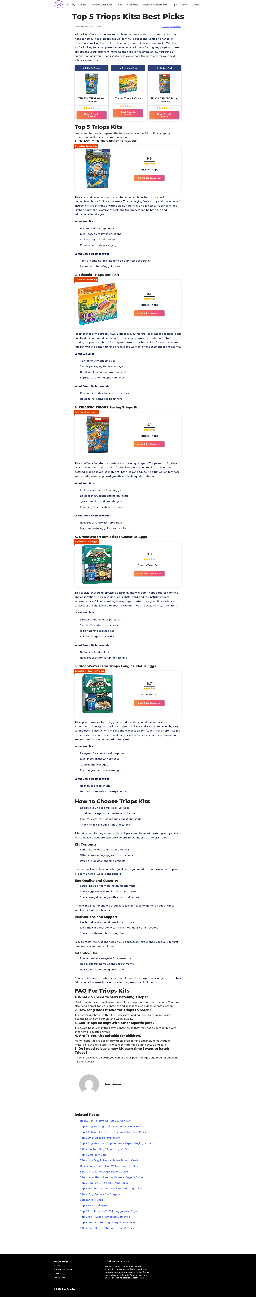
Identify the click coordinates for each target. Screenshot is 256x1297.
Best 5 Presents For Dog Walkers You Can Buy (109, 1166)
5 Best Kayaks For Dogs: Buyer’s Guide (104, 1171)
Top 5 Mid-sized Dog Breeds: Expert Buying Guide (111, 1188)
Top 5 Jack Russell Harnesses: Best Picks (105, 1216)
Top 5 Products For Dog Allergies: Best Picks (107, 1222)
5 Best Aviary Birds (91, 1199)
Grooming (132, 4)
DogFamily (61, 1261)
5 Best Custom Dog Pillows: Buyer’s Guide (106, 1149)
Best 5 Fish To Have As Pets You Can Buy (105, 1120)
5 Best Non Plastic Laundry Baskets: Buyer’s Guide (111, 1177)
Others (195, 4)
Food (119, 4)
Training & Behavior (101, 4)
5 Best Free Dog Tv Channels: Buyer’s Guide (107, 1228)
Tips (174, 4)
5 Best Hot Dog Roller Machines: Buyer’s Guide (109, 1160)
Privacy (57, 1273)
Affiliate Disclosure (63, 1269)
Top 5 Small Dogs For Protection (100, 1137)
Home (82, 4)
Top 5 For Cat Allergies (94, 1205)
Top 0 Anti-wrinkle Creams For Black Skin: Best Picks (113, 1132)
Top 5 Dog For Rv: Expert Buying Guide (104, 1183)
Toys (184, 4)
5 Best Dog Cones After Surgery (100, 1194)
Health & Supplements (155, 4)
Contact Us (59, 1277)
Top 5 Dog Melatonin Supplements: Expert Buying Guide (115, 1143)
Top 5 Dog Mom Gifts (93, 1154)
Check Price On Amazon (91, 115)
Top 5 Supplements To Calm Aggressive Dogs (108, 1211)
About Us (59, 1265)
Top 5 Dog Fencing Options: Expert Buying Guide (111, 1126)
